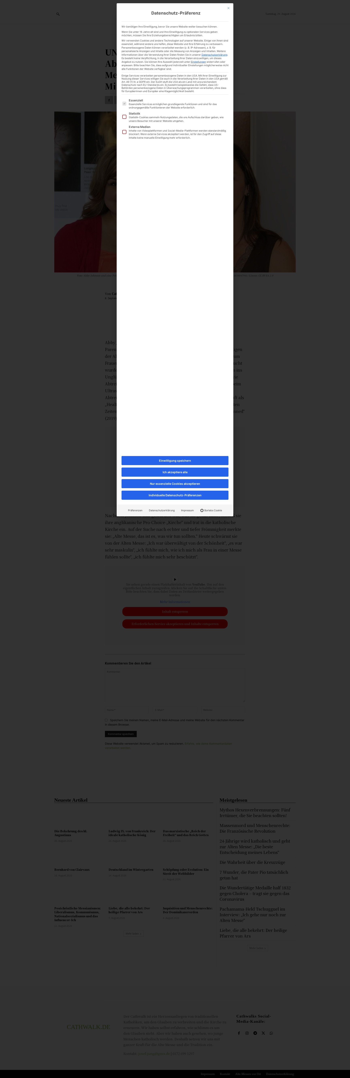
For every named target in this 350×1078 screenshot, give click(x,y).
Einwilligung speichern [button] (175, 460)
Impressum (187, 510)
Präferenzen (135, 510)
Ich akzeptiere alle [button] (175, 472)
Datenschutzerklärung (214, 54)
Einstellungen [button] (198, 61)
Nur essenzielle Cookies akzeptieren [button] (175, 483)
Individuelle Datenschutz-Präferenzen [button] (175, 495)
